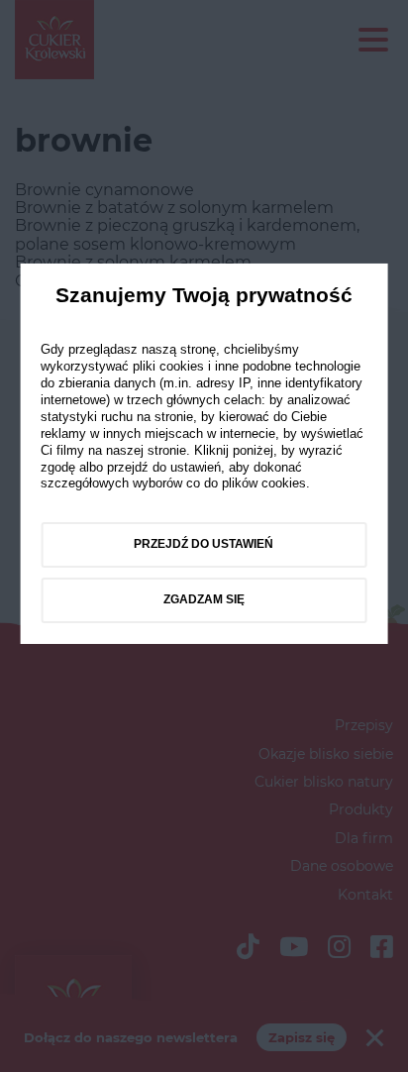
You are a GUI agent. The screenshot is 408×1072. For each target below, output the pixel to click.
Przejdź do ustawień (203, 544)
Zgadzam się (204, 599)
